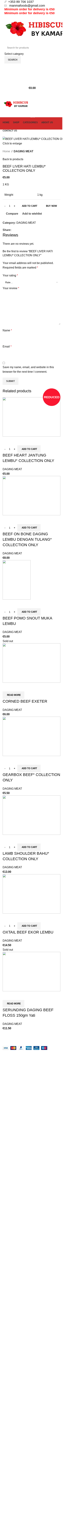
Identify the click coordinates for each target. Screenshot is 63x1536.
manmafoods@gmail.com (26, 5)
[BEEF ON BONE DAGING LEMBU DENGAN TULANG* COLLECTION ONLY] (31, 495)
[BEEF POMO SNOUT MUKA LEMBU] (17, 579)
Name (7, 330)
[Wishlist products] (31, 74)
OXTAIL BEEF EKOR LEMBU (28, 932)
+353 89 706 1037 (21, 2)
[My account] (31, 67)
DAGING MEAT (23, 151)
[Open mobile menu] (31, 95)
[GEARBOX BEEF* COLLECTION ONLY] (31, 736)
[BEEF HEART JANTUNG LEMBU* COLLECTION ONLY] (31, 416)
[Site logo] (16, 104)
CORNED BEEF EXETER (25, 701)
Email (7, 346)
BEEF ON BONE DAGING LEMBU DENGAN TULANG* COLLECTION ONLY (27, 539)
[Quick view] (16, 441)
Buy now (51, 206)
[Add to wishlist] (26, 441)
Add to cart (29, 206)
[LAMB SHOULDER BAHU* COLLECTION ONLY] (31, 814)
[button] (29, 449)
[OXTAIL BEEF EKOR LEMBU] (31, 893)
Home (6, 151)
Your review (11, 288)
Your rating (10, 275)
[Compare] (7, 441)
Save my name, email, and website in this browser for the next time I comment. (28, 369)
